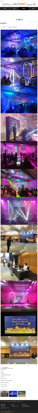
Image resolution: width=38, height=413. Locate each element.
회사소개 (5, 8)
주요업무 (14, 8)
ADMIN (22, 401)
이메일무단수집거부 (14, 401)
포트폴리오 (24, 8)
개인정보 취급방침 (9, 401)
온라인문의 (18, 401)
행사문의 (33, 8)
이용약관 (5, 401)
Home (2, 401)
